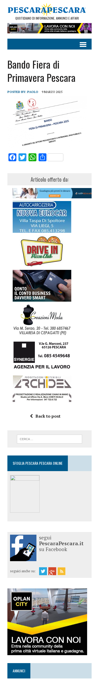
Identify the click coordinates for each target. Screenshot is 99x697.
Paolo (32, 92)
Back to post (47, 416)
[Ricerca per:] (49, 438)
